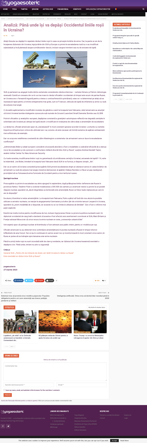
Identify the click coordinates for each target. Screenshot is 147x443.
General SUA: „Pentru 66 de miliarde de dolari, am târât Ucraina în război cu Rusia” (39, 253)
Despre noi (46, 14)
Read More (124, 440)
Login (92, 14)
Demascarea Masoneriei (21, 14)
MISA (75, 14)
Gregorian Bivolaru (80, 418)
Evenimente (57, 14)
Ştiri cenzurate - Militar (12, 332)
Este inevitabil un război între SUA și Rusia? (22, 256)
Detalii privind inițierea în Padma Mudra (126, 43)
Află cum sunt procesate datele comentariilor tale (55, 401)
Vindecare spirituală (56, 424)
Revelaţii (68, 14)
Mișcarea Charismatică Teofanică (85, 421)
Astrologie (48, 9)
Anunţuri (36, 14)
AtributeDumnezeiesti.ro (58, 418)
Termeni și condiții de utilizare (109, 415)
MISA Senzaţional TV (57, 415)
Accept (114, 440)
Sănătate (77, 9)
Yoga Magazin (79, 415)
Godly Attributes (59, 421)
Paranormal (63, 9)
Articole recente (117, 14)
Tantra (24, 9)
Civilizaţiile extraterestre (98, 9)
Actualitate (5, 14)
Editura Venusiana (80, 430)
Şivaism (35, 9)
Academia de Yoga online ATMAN (85, 424)
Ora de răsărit (103, 14)
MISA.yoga (53, 427)
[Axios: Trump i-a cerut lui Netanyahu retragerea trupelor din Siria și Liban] (90, 321)
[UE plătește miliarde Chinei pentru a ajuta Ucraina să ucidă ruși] (55, 321)
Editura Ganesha (79, 427)
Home (5, 9)
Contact (84, 14)
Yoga (14, 9)
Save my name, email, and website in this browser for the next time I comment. (33, 390)
